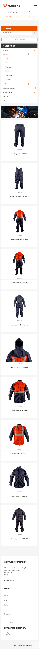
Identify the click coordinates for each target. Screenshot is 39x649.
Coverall (9, 67)
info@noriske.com (9, 575)
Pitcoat (9, 71)
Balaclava (9, 75)
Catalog (8, 16)
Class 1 (7, 54)
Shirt (8, 58)
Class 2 (7, 84)
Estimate (18, 16)
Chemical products (9, 88)
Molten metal (7, 92)
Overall (9, 79)
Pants (8, 63)
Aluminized (6, 101)
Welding (5, 50)
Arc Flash (6, 97)
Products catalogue (19, 39)
